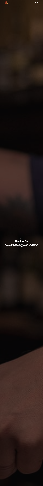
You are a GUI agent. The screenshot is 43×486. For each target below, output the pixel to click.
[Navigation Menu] (37, 2)
